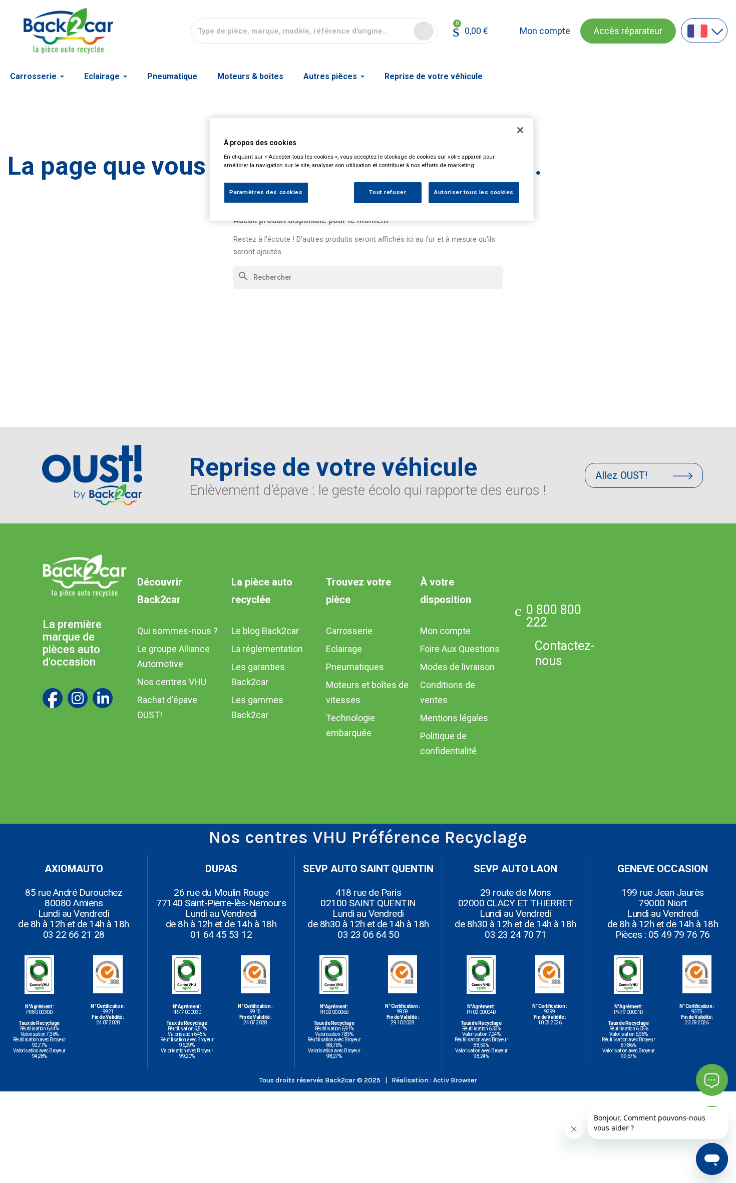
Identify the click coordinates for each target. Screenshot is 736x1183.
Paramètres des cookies (266, 192)
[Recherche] (424, 31)
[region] (371, 169)
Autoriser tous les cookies (474, 192)
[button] (628, 31)
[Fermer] (520, 130)
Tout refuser (387, 192)
